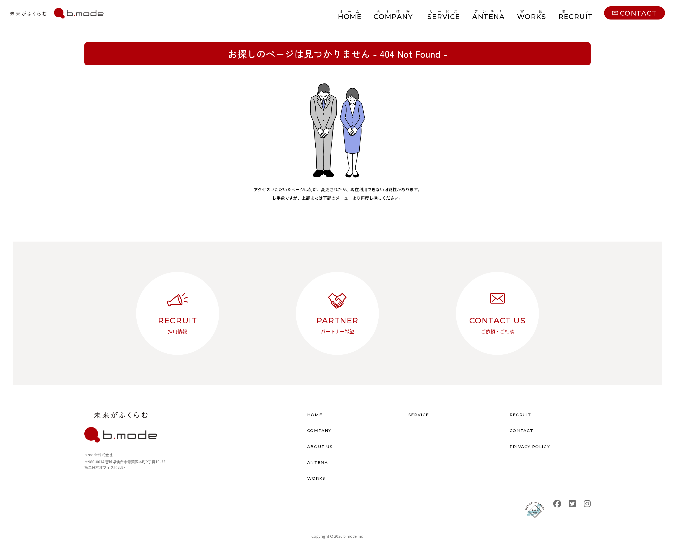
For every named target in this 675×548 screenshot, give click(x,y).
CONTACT (521, 430)
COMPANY (319, 430)
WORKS (316, 478)
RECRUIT (520, 414)
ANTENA (317, 462)
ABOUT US (320, 446)
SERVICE (418, 414)
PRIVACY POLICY (530, 446)
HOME (314, 414)
